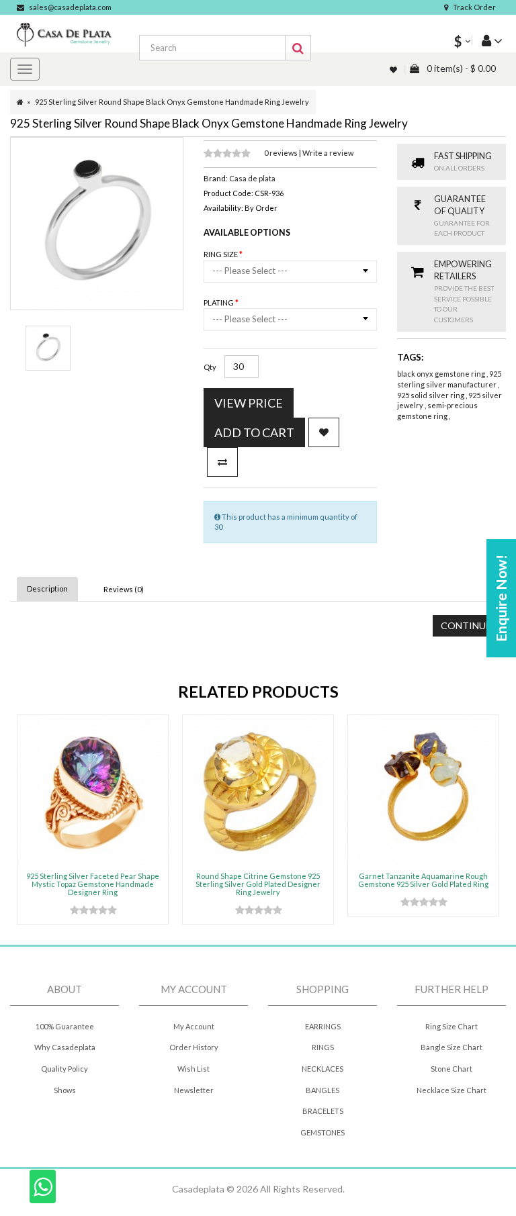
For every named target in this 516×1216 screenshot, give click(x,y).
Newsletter (194, 1090)
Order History (193, 1047)
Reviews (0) (123, 589)
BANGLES (322, 1090)
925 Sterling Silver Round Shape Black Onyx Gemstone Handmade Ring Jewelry (172, 101)
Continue (466, 625)
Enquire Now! (500, 598)
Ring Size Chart (451, 1026)
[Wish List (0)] (394, 69)
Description (47, 588)
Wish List (193, 1068)
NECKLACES (322, 1068)
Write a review (327, 152)
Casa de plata (252, 178)
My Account (193, 1026)
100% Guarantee (65, 1026)
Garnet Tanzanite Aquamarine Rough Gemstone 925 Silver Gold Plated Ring (423, 880)
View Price (248, 402)
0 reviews (281, 152)
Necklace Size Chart (451, 1090)
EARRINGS (323, 1026)
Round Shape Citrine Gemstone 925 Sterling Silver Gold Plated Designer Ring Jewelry (258, 884)
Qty (210, 367)
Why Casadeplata (64, 1047)
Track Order (474, 7)
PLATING (219, 302)
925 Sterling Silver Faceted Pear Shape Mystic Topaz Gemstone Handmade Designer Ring (92, 884)
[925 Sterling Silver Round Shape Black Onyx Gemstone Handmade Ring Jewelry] (48, 348)
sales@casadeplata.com (70, 7)
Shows (65, 1090)
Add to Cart (254, 432)
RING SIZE (221, 254)
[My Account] (487, 40)
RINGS (323, 1047)
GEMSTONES (322, 1132)
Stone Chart (451, 1068)
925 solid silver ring (431, 395)
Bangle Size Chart (451, 1047)
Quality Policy (64, 1068)
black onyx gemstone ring (441, 373)
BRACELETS (322, 1111)
